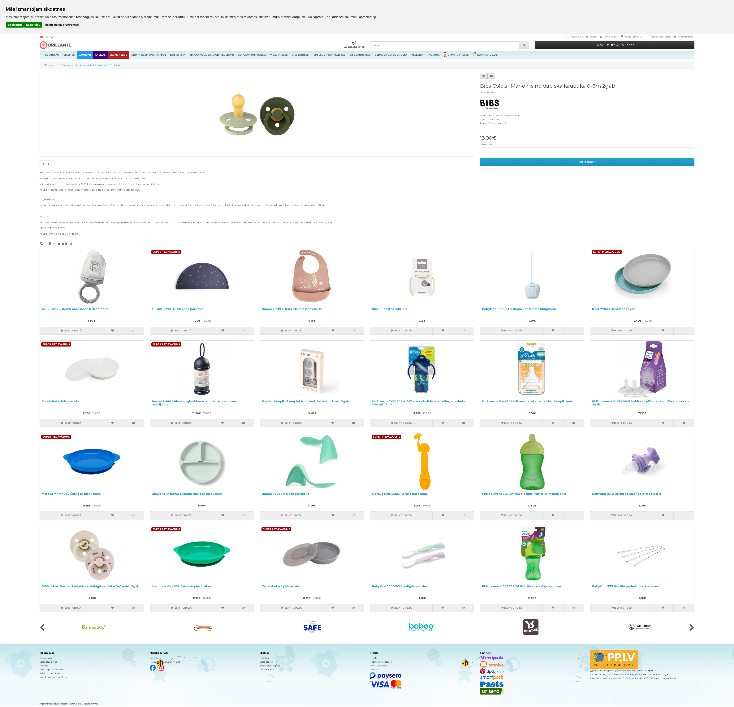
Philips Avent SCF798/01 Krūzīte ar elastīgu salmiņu (521, 586)
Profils (373, 657)
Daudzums (486, 144)
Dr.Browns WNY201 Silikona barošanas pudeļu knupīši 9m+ (527, 401)
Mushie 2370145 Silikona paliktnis (177, 309)
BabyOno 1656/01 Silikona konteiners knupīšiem (519, 309)
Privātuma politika (50, 673)
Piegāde (44, 665)
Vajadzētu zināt (48, 661)
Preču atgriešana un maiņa (165, 661)
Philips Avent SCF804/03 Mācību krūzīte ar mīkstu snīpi (524, 494)
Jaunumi (375, 669)
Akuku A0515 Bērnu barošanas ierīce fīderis (75, 309)
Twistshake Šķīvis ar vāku (61, 401)
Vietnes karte (267, 669)
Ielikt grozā (587, 162)
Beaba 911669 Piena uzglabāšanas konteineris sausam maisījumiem (194, 403)
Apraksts (47, 164)
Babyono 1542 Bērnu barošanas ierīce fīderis (626, 494)
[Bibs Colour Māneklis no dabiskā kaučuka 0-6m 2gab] (257, 115)
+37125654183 (575, 36)
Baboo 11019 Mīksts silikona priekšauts (292, 309)
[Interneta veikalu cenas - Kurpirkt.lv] (635, 670)
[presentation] (42, 628)
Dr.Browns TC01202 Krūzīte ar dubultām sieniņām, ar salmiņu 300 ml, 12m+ (419, 403)
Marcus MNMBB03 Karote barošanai (400, 494)
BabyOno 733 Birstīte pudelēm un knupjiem (625, 586)
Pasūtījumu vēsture (381, 661)
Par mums (46, 657)
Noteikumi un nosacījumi (53, 677)
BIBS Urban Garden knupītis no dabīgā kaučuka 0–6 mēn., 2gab (90, 586)
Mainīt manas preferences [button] (62, 24)
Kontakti (154, 657)
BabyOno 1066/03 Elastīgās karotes (400, 586)
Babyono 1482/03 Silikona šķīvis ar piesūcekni (187, 494)
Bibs (492, 92)
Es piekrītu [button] (15, 24)
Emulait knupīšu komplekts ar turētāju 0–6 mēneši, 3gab (305, 401)
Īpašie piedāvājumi (270, 665)
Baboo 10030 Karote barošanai (286, 494)
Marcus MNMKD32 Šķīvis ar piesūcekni (71, 494)
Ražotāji (264, 657)
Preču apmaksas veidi (52, 669)
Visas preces (266, 661)
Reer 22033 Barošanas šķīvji (613, 309)
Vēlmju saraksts (378, 665)
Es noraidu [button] (33, 24)
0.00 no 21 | (615, 45)
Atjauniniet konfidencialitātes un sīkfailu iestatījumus (69, 703)
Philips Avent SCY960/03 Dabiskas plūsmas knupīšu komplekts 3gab (640, 403)
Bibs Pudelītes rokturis (389, 309)
